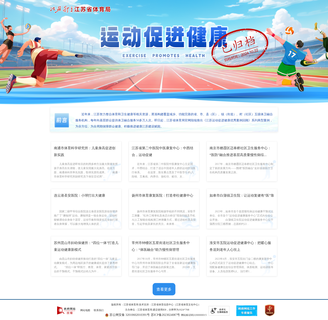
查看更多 (164, 289)
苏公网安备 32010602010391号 (130, 314)
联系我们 (99, 310)
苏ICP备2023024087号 (165, 314)
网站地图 (85, 310)
